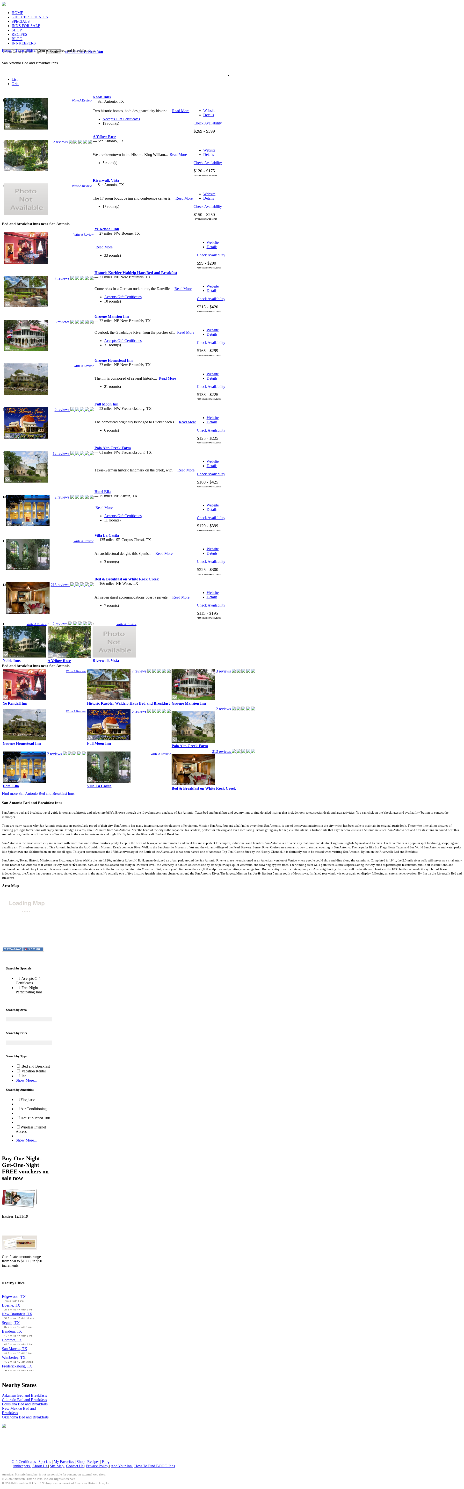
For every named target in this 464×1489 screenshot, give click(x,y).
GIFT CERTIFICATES (30, 17)
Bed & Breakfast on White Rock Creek (204, 788)
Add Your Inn (122, 1466)
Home (6, 50)
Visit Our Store (13, 1229)
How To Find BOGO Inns (154, 1466)
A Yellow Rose (59, 661)
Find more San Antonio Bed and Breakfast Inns (38, 793)
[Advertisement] (232, 1444)
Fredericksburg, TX (17, 1366)
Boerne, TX (11, 1305)
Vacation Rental (33, 1071)
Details (208, 115)
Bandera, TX (12, 1331)
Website (209, 110)
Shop (81, 1462)
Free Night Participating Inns (29, 990)
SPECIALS (21, 21)
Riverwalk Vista (106, 660)
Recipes (93, 1462)
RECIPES (19, 34)
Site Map (57, 1466)
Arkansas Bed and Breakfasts (24, 1395)
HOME (17, 13)
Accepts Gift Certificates (28, 980)
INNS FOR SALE (26, 26)
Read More (180, 111)
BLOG (17, 39)
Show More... (26, 1080)
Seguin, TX (11, 1323)
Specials (45, 1462)
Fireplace (28, 1100)
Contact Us (75, 1466)
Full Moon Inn (99, 743)
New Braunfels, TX (17, 1314)
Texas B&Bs (25, 50)
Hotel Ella (11, 786)
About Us (40, 1466)
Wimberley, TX (14, 1357)
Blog (105, 1462)
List (14, 79)
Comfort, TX (12, 1340)
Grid (15, 84)
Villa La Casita (99, 786)
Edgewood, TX (14, 1296)
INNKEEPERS (24, 43)
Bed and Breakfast (35, 1066)
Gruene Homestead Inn (22, 743)
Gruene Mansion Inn (189, 703)
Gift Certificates (24, 1462)
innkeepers (22, 1466)
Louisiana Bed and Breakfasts (25, 1404)
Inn (24, 1076)
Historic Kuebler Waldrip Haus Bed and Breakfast (128, 703)
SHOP (17, 30)
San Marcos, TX (14, 1349)
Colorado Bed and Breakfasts (24, 1400)
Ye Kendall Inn (15, 703)
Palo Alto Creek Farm (190, 746)
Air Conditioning (34, 1109)
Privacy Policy (97, 1466)
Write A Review (82, 100)
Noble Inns (12, 660)
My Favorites (64, 1462)
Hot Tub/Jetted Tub (35, 1118)
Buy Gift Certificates (18, 1274)
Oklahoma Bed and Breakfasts (25, 1417)
